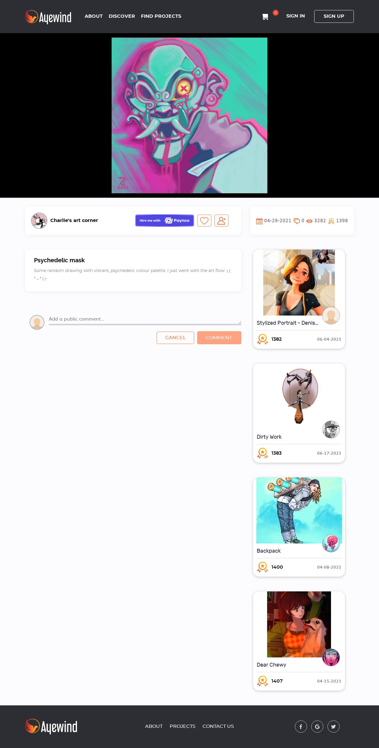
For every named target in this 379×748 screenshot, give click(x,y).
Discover (122, 16)
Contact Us (218, 726)
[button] (338, 220)
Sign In (295, 16)
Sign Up (334, 16)
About (94, 16)
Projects (182, 726)
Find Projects (161, 16)
